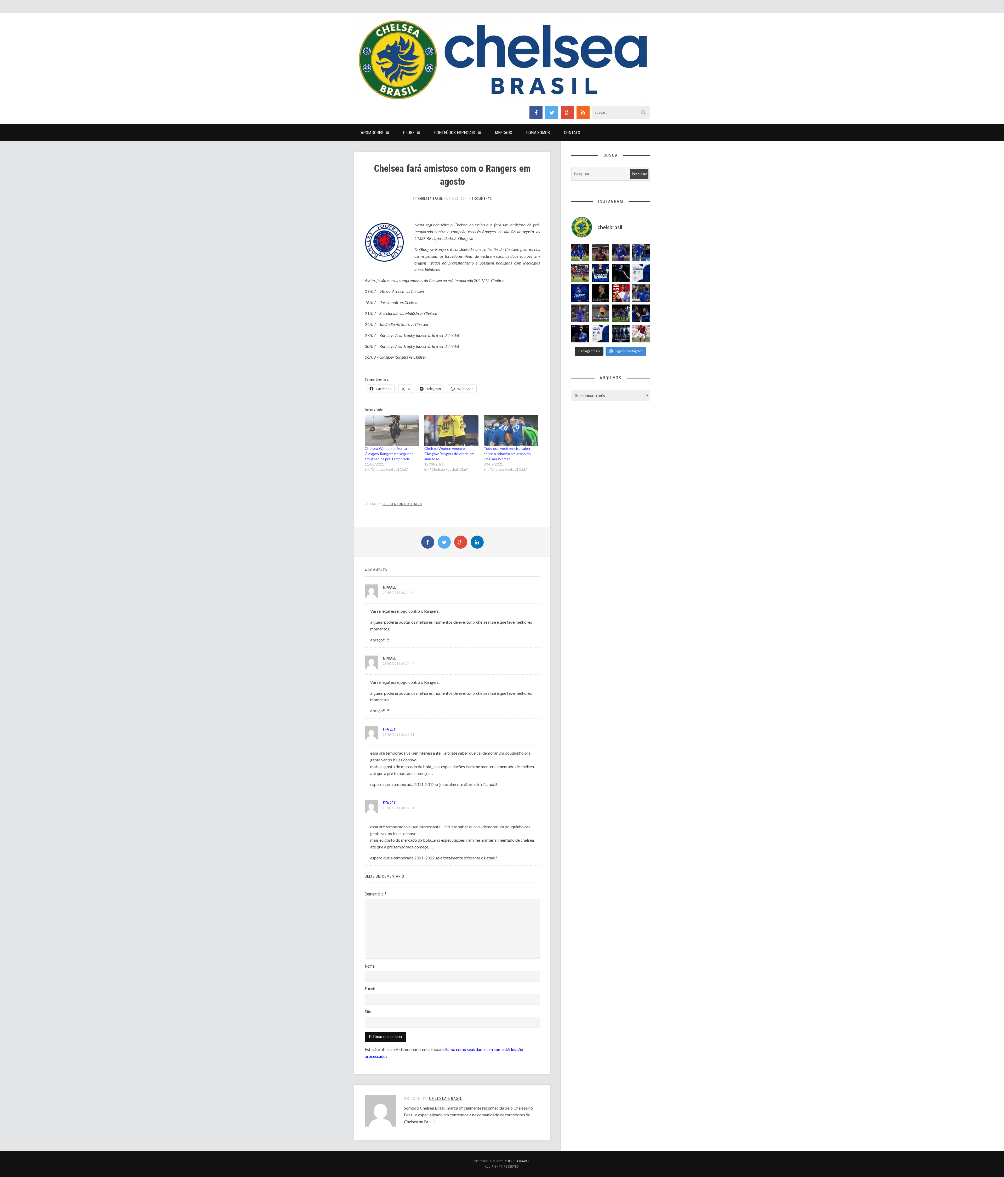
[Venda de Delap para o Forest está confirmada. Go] (600, 293)
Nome (370, 966)
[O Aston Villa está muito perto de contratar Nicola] (641, 293)
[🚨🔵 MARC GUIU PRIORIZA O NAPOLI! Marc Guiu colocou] (580, 293)
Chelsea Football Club (402, 504)
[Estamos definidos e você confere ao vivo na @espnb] (621, 273)
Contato (572, 132)
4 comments (481, 198)
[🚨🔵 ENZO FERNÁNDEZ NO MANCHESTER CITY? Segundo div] (580, 313)
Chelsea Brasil (430, 198)
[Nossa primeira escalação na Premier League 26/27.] (580, 334)
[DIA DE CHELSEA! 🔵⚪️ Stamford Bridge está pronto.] (641, 273)
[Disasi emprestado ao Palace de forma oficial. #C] (621, 293)
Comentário (375, 894)
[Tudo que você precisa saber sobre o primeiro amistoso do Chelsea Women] (511, 430)
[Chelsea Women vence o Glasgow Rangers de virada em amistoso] (451, 430)
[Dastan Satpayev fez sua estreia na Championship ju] (641, 334)
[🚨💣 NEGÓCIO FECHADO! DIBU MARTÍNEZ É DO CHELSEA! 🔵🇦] (600, 273)
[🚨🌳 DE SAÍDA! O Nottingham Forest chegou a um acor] (600, 313)
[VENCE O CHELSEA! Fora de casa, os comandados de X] (621, 313)
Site (368, 1011)
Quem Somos (538, 132)
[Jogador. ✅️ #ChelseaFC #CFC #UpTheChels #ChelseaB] (641, 253)
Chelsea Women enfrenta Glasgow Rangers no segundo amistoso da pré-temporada (389, 453)
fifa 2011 (390, 729)
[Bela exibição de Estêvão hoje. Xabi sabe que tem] (580, 253)
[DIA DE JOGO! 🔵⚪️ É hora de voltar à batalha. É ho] (600, 334)
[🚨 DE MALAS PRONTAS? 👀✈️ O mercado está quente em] (621, 334)
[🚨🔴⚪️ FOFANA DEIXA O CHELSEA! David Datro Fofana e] (600, 253)
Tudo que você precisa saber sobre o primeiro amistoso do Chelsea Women (507, 453)
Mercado (503, 132)
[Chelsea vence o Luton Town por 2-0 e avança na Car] (580, 273)
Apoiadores (372, 132)
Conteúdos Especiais (454, 132)
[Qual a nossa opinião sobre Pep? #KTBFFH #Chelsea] (621, 253)
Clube (408, 132)
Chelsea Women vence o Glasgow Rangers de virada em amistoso (449, 453)
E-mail (370, 988)
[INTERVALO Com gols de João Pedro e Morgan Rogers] (641, 313)
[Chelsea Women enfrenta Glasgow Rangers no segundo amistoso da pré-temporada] (392, 430)
